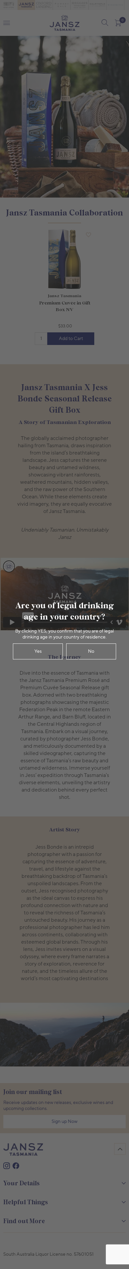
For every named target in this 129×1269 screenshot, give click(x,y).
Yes (38, 651)
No (91, 651)
